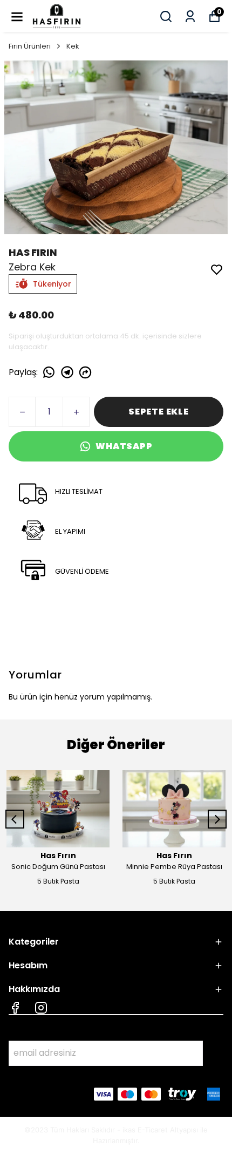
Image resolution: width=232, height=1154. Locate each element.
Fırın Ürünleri (30, 46)
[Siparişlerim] (190, 16)
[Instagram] (41, 1007)
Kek (72, 46)
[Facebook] (15, 1007)
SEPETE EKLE (158, 411)
